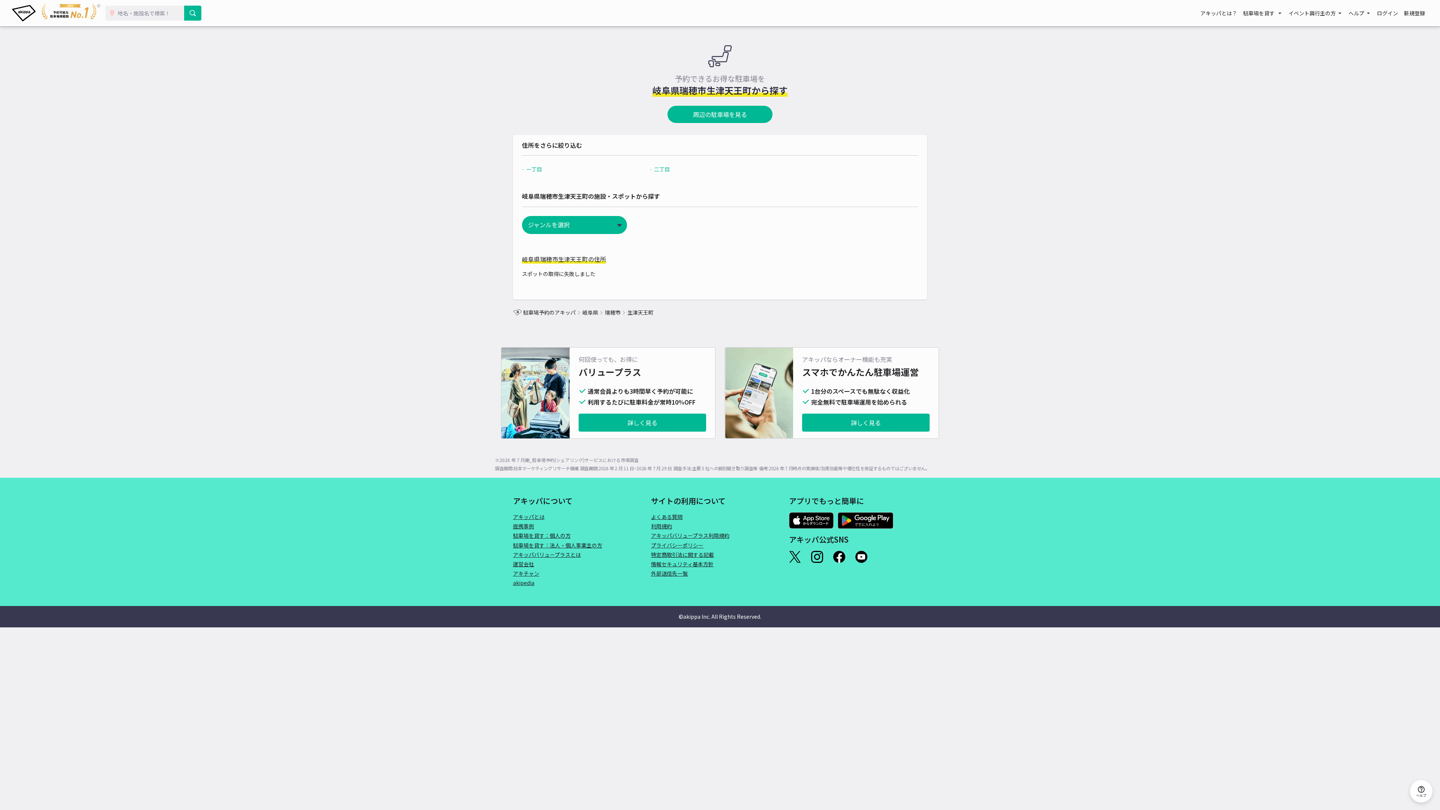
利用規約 (661, 526)
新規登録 (1414, 13)
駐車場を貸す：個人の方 (542, 535)
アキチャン (526, 573)
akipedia (523, 582)
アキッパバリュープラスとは (547, 554)
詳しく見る (642, 422)
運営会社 (523, 564)
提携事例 (523, 526)
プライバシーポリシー (677, 545)
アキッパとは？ (1218, 13)
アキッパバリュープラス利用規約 (690, 535)
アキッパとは (528, 516)
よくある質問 (666, 516)
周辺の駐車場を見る (720, 114)
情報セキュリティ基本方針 (682, 564)
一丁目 (534, 169)
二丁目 (662, 169)
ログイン (1387, 13)
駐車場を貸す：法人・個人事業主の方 (557, 545)
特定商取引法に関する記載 (682, 554)
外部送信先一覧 (669, 573)
